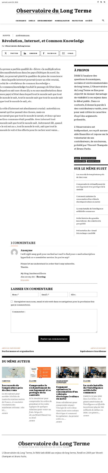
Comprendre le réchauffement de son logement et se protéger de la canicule (90, 187)
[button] (103, 21)
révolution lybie (80, 161)
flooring (41, 276)
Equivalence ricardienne (93, 351)
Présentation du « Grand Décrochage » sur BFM (86, 231)
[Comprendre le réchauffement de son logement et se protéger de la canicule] (40, 372)
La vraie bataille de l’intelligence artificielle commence (89, 210)
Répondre (25, 280)
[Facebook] (98, 2)
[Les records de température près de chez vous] (13, 372)
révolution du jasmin (88, 158)
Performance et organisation (18, 351)
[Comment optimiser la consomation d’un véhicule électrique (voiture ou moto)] (67, 372)
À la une (32, 381)
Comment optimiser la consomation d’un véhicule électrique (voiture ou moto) (88, 199)
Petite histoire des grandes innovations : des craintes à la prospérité (88, 221)
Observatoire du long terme (17, 46)
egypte (6, 35)
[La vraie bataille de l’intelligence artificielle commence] (94, 372)
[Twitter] (104, 2)
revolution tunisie (93, 161)
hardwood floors (38, 273)
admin (5, 413)
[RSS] (101, 2)
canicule (6, 381)
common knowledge (14, 86)
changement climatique (62, 382)
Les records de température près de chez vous (12, 388)
